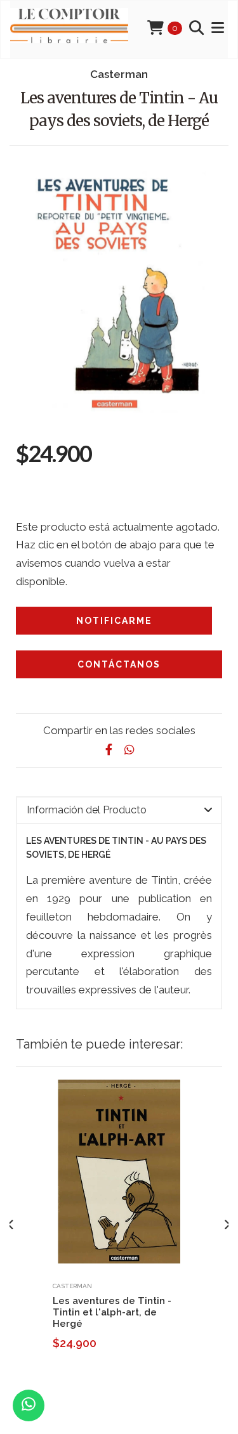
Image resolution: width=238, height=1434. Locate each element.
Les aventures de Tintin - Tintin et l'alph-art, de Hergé (112, 1312)
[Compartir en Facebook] (109, 749)
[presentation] (11, 1225)
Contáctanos (119, 664)
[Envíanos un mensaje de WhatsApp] (28, 1405)
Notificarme (114, 621)
